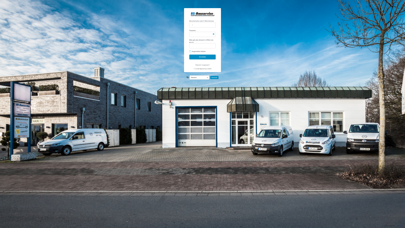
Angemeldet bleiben (199, 51)
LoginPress (399, 226)
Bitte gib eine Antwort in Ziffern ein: (201, 40)
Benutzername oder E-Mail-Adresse (201, 21)
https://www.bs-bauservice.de (203, 14)
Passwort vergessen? (202, 65)
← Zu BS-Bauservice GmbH (202, 69)
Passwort (192, 30)
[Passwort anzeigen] (213, 34)
